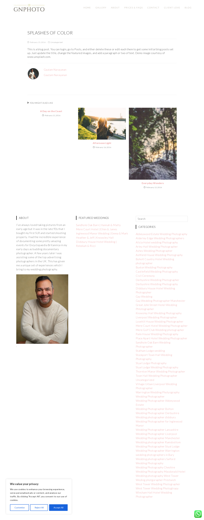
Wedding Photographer (150, 396)
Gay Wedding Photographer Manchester (160, 300)
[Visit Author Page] (33, 73)
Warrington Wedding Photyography (158, 392)
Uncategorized (57, 42)
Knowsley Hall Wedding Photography (159, 313)
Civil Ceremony (145, 275)
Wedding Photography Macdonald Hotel (160, 471)
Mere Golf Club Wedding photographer (160, 330)
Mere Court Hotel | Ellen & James (96, 229)
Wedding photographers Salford (155, 459)
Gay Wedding (144, 296)
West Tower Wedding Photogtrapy (157, 488)
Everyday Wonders (153, 183)
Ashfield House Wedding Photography (159, 255)
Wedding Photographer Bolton (155, 408)
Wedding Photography (150, 463)
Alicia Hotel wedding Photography (157, 242)
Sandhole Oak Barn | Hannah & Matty (98, 225)
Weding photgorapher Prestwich (156, 480)
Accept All (58, 507)
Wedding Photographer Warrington (158, 450)
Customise (19, 507)
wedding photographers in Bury (155, 454)
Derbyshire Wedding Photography (157, 284)
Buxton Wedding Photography (154, 267)
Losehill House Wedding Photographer (160, 321)
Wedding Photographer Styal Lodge (158, 446)
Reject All (39, 507)
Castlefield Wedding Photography (157, 271)
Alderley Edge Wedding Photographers (160, 238)
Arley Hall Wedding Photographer (157, 246)
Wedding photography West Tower (157, 475)
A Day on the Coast (51, 111)
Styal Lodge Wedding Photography (157, 367)
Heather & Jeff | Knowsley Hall (95, 237)
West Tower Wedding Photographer (158, 484)
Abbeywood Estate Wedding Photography (161, 234)
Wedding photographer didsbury (156, 417)
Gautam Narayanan (55, 69)
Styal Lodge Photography (151, 363)
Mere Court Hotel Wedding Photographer (162, 325)
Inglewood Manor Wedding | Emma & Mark (102, 233)
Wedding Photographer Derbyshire (157, 413)
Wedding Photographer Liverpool (156, 433)
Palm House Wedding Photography (157, 334)
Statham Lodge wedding (150, 350)
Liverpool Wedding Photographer (156, 317)
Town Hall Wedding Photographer (156, 375)
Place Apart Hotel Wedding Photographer (161, 338)
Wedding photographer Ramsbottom (158, 442)
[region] (39, 496)
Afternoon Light (102, 143)
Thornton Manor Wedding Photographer (160, 371)
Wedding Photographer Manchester (158, 438)
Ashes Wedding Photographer (154, 250)
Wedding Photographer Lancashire (157, 429)
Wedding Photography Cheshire (155, 467)
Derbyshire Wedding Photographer (157, 280)
